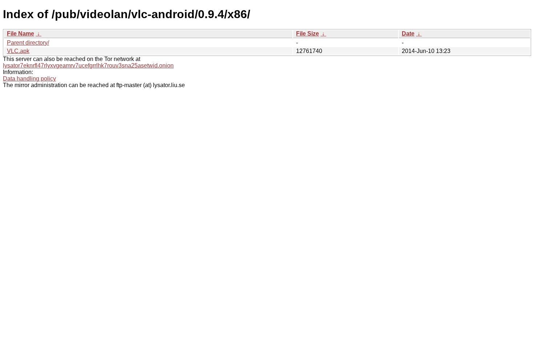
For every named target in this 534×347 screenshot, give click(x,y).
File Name (20, 33)
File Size (307, 33)
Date (408, 33)
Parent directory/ (28, 43)
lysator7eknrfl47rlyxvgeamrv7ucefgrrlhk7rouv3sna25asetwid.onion (88, 65)
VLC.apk (18, 51)
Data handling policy (29, 78)
